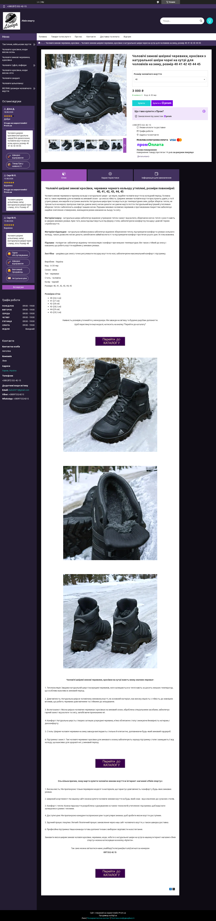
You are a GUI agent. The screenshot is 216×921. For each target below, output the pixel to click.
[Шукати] (201, 21)
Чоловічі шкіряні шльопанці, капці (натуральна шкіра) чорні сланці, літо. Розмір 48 (19, 239)
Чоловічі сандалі (11, 78)
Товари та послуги (60, 36)
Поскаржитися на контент (98, 918)
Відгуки (127, 36)
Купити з (157, 103)
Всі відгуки (18, 287)
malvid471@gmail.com (19, 390)
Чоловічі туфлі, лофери (14, 65)
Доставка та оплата (109, 36)
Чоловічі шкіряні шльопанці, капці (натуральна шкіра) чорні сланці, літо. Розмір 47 (19, 203)
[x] (174, 889)
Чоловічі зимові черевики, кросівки (62, 43)
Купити (141, 103)
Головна (43, 36)
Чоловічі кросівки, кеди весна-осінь (14, 50)
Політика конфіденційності (122, 918)
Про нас (78, 36)
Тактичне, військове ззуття (16, 44)
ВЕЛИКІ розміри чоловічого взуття (16, 89)
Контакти (91, 36)
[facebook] (170, 889)
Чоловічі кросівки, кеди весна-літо (14, 71)
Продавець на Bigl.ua (108, 915)
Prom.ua (122, 913)
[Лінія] (11, 21)
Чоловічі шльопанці (12, 83)
